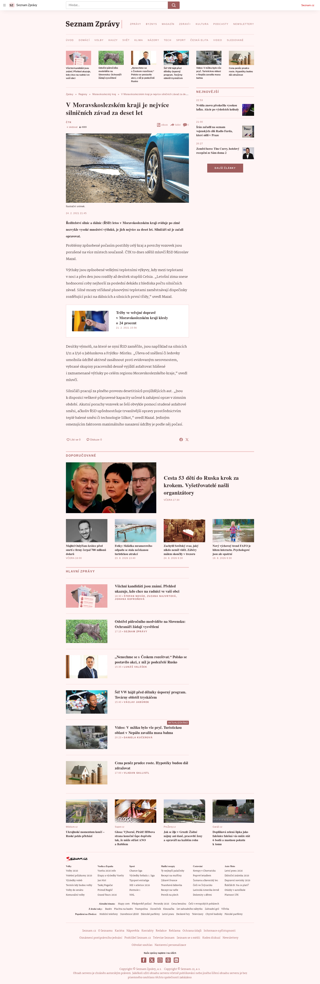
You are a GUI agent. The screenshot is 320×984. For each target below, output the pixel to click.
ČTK (68, 122)
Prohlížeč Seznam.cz (137, 938)
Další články (225, 168)
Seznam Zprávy (135, 631)
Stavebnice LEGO (129, 914)
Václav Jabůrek (136, 702)
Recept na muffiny (171, 876)
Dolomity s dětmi (202, 895)
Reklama (174, 931)
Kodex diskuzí (211, 938)
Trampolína (141, 909)
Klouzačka (168, 909)
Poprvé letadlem (202, 876)
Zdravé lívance (169, 880)
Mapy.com (124, 904)
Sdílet (178, 125)
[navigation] (4, 5)
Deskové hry (183, 914)
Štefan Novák (134, 596)
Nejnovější (207, 91)
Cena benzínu (178, 904)
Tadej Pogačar (105, 885)
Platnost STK (232, 895)
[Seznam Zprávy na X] (151, 960)
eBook (164, 125)
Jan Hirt (102, 880)
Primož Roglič (105, 890)
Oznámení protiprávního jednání (100, 938)
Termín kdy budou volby (79, 885)
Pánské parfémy (234, 914)
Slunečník (155, 909)
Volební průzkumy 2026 (79, 876)
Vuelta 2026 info (107, 871)
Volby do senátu (74, 890)
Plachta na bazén (123, 909)
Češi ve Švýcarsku (202, 885)
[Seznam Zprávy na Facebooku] (143, 960)
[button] (78, 58)
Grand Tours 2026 (107, 895)
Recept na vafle (169, 890)
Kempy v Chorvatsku (204, 871)
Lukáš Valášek (135, 667)
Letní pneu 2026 (234, 871)
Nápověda (132, 931)
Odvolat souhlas (142, 945)
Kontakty (147, 931)
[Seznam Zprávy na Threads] (168, 960)
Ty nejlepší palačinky (172, 871)
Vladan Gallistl (136, 773)
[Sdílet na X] (187, 439)
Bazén (108, 909)
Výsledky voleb (74, 880)
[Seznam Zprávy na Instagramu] (160, 960)
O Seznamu (105, 931)
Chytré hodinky (214, 914)
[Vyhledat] (174, 5)
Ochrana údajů (192, 931)
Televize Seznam (163, 938)
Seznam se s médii (188, 938)
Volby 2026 (72, 871)
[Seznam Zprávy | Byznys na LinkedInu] (176, 960)
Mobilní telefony (108, 914)
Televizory (197, 914)
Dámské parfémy (150, 914)
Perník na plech (169, 895)
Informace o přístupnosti (220, 931)
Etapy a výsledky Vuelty (111, 876)
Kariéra (119, 931)
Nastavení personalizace (170, 945)
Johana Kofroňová (130, 599)
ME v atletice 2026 (139, 885)
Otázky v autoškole (235, 890)
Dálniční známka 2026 (237, 876)
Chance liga (135, 871)
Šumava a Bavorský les (205, 880)
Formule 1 (134, 890)
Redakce (161, 931)
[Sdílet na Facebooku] (181, 439)
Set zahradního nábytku (189, 909)
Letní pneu (168, 914)
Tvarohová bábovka (171, 885)
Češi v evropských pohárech (204, 904)
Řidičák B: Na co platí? (237, 885)
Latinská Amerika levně (206, 890)
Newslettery (230, 938)
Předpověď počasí (141, 904)
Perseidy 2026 (161, 904)
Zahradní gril (212, 909)
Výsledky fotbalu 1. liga (142, 876)
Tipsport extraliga (139, 880)
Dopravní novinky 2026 (237, 880)
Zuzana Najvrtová (161, 596)
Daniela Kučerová (138, 737)
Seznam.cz (307, 5)
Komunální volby (75, 895)
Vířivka (225, 909)
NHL (131, 895)
